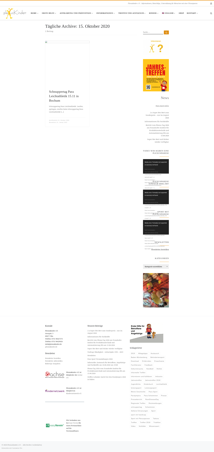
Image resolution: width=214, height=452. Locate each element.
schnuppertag (136, 407)
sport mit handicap (138, 415)
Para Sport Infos (162, 106)
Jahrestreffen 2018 (152, 380)
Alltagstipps (143, 353)
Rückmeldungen (155, 403)
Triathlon (157, 422)
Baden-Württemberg (139, 357)
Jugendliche (136, 384)
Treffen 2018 (145, 422)
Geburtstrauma (137, 369)
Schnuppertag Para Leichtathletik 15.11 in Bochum (64, 96)
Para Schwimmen (151, 395)
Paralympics (136, 395)
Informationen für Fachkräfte (157, 121)
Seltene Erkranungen (139, 411)
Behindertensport (157, 357)
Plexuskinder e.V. (14, 445)
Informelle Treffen (138, 372)
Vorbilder (142, 426)
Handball (149, 369)
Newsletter (91, 355)
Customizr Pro (17, 448)
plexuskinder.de (51, 347)
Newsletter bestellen (53, 358)
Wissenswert (154, 426)
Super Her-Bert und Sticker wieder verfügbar (158, 140)
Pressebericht (136, 399)
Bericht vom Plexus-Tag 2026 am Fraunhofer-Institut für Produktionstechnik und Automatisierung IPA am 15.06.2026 (157, 130)
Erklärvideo (146, 361)
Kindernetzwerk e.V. (74, 393)
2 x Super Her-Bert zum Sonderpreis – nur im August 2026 (157, 115)
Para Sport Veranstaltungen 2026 (100, 359)
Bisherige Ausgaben (52, 364)
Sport (153, 411)
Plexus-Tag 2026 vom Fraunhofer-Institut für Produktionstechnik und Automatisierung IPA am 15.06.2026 (106, 371)
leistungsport (136, 388)
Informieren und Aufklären (141, 376)
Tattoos (156, 418)
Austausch (155, 353)
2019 (133, 353)
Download (135, 361)
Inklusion (159, 376)
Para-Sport (153, 392)
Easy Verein (73, 423)
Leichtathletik (161, 384)
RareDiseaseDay (152, 399)
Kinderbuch (148, 384)
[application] (156, 166)
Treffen (134, 422)
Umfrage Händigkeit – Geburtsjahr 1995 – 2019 (105, 352)
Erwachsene (159, 361)
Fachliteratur (136, 365)
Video (133, 426)
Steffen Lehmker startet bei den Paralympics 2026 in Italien (106, 378)
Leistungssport (151, 388)
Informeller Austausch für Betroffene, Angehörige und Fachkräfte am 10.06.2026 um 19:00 (106, 363)
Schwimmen (150, 407)
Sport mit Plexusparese (140, 418)
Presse (164, 395)
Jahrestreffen (136, 380)
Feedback (148, 365)
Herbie (159, 369)
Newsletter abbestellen (54, 361)
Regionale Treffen (138, 403)
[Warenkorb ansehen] (211, 3)
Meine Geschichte (138, 392)
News (165, 98)
